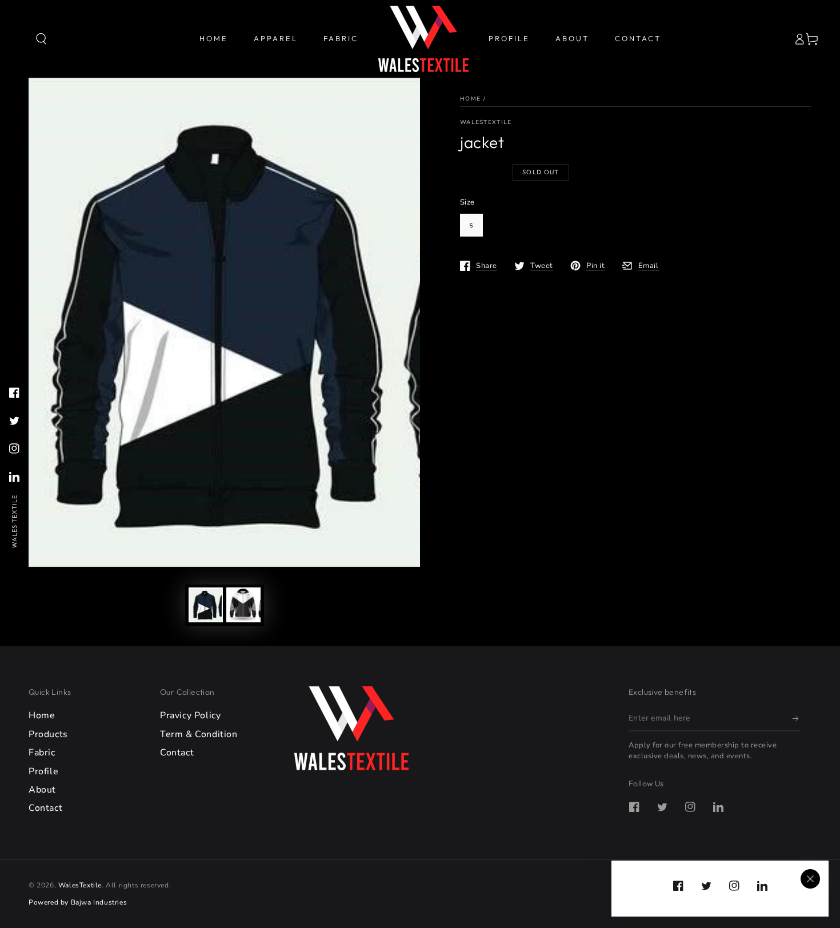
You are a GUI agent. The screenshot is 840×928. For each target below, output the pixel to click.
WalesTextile (486, 122)
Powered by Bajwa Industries (78, 902)
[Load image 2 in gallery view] (243, 604)
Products (48, 734)
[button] (41, 38)
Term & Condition (199, 734)
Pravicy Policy (190, 715)
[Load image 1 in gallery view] (206, 604)
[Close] (810, 878)
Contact (45, 808)
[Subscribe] (796, 718)
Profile (43, 771)
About (42, 789)
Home (470, 99)
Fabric (42, 752)
